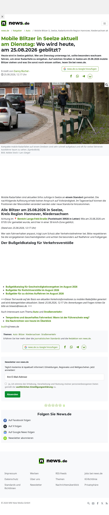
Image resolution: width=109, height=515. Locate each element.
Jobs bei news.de (93, 473)
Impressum (11, 473)
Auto (15, 334)
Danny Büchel (21, 71)
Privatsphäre (91, 484)
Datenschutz (11, 479)
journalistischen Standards (47, 338)
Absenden (12, 394)
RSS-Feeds (61, 473)
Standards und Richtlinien (12, 486)
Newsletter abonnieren (20, 438)
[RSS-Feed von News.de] (107, 503)
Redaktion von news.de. (80, 338)
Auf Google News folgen (21, 432)
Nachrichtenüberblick (67, 484)
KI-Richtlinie (91, 479)
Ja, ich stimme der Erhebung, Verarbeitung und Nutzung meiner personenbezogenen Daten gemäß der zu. (51, 385)
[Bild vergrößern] (106, 84)
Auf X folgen (15, 426)
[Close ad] (2, 16)
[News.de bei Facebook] (98, 503)
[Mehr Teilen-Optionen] (90, 76)
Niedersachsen (33, 334)
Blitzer (22, 334)
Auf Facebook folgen (19, 420)
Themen (60, 479)
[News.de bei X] (102, 503)
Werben (34, 473)
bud (3, 326)
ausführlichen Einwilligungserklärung (34, 387)
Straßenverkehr (48, 334)
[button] (80, 68)
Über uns (35, 479)
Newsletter (36, 484)
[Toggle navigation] (104, 23)
